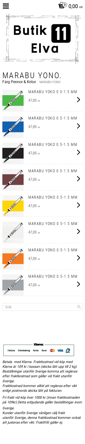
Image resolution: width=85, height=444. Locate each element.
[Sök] (79, 306)
